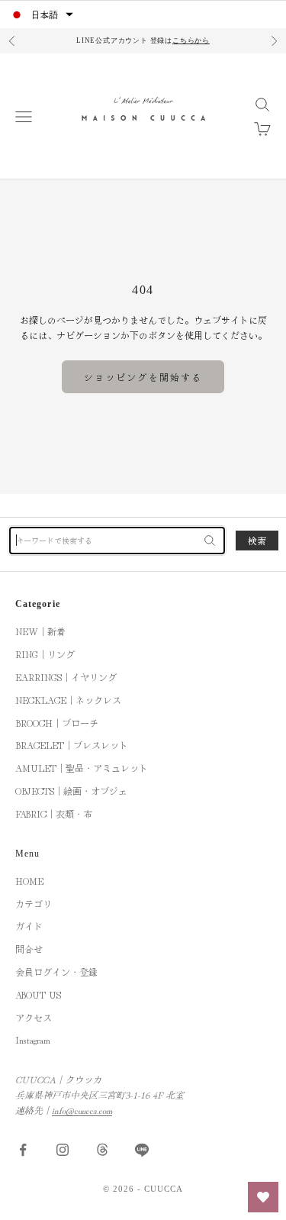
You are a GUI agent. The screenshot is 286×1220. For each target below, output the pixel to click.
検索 (257, 540)
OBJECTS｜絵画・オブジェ (71, 790)
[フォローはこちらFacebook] (23, 1149)
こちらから (191, 40)
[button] (41, 14)
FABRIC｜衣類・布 (53, 813)
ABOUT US (38, 994)
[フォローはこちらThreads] (102, 1149)
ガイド (29, 925)
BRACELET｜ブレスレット (71, 744)
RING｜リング (45, 653)
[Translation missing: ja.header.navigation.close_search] (210, 540)
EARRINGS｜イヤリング (66, 676)
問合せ (29, 948)
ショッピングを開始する (143, 376)
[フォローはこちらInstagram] (62, 1149)
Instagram (32, 1039)
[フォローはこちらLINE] (141, 1149)
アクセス (33, 1017)
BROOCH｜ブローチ (56, 722)
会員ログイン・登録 (56, 971)
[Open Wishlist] (263, 1197)
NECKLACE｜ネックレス (68, 699)
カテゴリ (33, 903)
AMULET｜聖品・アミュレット (81, 767)
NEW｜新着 (40, 631)
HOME (29, 880)
